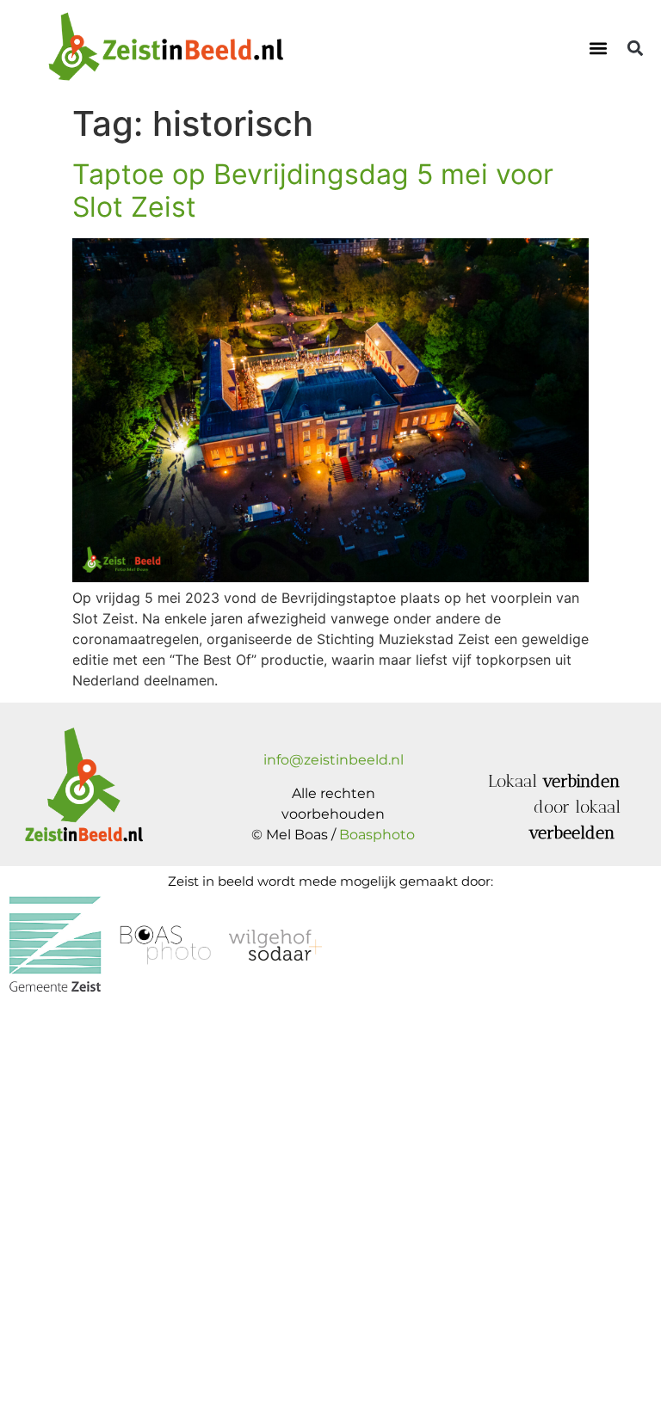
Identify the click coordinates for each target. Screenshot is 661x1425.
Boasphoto (377, 834)
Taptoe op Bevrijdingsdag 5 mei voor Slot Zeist (312, 190)
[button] (598, 48)
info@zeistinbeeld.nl (333, 760)
